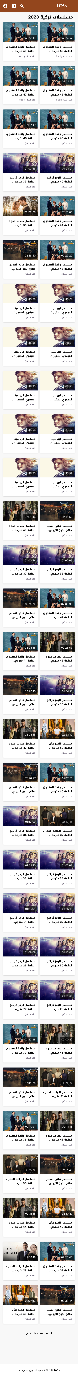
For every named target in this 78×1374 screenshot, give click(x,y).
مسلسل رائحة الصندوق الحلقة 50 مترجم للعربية (57, 51)
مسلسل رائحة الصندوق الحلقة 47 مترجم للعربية (20, 94)
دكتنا (62, 6)
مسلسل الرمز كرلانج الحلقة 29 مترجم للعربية (22, 965)
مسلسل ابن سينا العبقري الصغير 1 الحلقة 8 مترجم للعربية (58, 356)
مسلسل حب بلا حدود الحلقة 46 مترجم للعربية (59, 1052)
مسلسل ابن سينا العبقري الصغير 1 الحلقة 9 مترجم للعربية (21, 312)
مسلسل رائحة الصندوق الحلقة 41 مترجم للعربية (20, 660)
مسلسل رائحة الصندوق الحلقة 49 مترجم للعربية (20, 51)
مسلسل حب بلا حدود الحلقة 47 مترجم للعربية (22, 747)
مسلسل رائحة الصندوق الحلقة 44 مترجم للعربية (57, 225)
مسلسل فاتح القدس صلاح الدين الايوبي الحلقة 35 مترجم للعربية (59, 1316)
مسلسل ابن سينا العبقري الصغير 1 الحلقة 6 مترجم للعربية (58, 399)
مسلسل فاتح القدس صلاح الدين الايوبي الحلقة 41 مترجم (59, 530)
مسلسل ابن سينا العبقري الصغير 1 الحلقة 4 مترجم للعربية (58, 443)
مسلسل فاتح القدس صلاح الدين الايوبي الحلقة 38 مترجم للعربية (22, 793)
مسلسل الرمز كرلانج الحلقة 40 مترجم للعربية (59, 181)
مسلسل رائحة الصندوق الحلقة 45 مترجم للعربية (20, 138)
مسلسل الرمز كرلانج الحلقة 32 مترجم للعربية (59, 922)
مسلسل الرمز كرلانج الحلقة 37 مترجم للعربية (22, 573)
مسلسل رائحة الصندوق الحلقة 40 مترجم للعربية (57, 791)
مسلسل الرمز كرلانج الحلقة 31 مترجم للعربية (22, 922)
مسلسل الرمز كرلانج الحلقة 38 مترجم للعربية (59, 573)
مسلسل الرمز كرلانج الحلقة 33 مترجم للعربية (22, 878)
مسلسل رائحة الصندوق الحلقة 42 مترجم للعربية (57, 617)
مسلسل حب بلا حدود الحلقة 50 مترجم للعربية (22, 225)
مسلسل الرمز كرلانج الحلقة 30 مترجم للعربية (59, 965)
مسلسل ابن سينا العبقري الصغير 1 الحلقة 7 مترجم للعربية (21, 356)
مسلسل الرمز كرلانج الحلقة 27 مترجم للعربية (22, 1009)
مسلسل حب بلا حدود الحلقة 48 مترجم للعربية (59, 660)
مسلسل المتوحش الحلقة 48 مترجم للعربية (23, 1314)
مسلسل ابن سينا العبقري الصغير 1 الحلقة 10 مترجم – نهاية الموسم (61, 314)
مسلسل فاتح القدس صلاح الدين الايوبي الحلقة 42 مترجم (22, 268)
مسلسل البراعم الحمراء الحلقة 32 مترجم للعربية (57, 835)
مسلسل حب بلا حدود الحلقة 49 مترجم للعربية (22, 530)
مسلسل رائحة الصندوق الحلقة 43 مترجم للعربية (57, 268)
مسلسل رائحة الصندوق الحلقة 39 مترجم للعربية (20, 1052)
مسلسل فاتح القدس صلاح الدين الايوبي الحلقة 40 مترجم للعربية (22, 619)
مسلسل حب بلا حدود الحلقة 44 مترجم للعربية (22, 1226)
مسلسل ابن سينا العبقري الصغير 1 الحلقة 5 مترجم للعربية (21, 399)
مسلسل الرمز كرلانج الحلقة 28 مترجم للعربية (59, 1009)
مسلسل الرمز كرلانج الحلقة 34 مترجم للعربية (59, 878)
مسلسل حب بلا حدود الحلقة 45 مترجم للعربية (59, 1140)
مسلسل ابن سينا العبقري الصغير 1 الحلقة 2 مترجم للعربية (58, 486)
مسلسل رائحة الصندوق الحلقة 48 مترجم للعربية (57, 94)
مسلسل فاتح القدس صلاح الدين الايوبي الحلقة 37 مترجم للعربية (22, 1098)
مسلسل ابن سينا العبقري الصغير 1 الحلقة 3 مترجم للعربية (21, 443)
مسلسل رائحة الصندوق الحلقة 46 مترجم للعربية (57, 138)
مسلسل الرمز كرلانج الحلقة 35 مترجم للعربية (22, 835)
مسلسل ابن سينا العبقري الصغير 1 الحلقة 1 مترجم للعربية (21, 486)
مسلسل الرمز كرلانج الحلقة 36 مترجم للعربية (59, 704)
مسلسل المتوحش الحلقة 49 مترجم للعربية (60, 1226)
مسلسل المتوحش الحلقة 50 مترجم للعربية (60, 747)
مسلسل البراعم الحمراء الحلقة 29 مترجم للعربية (20, 1270)
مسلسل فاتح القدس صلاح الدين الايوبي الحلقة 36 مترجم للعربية (59, 1185)
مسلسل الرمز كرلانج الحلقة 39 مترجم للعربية (22, 181)
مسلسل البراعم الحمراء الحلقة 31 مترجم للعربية (57, 1096)
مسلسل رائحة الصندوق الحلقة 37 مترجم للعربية (57, 1270)
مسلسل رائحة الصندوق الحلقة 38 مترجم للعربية (20, 1140)
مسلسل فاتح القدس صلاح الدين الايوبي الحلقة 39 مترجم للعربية (22, 706)
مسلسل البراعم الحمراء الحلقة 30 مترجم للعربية (20, 1183)
